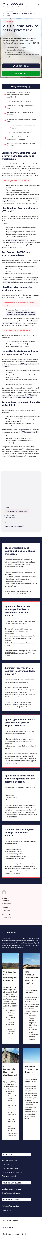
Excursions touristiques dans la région (21, 314)
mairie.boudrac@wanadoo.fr (14, 526)
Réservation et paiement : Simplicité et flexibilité (21, 144)
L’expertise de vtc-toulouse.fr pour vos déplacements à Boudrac (21, 138)
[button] (38, 5)
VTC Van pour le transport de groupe (20, 365)
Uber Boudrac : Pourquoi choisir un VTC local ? (21, 107)
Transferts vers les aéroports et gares (21, 312)
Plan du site (8, 1227)
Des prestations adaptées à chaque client (23, 127)
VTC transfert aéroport (16, 240)
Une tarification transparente (21, 132)
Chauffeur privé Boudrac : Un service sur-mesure (22, 120)
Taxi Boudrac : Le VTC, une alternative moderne (20, 113)
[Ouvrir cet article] (10, 998)
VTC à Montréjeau (16, 938)
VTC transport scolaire (30, 432)
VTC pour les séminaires (23, 397)
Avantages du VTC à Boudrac (21, 101)
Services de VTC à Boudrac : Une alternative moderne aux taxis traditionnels (18, 94)
